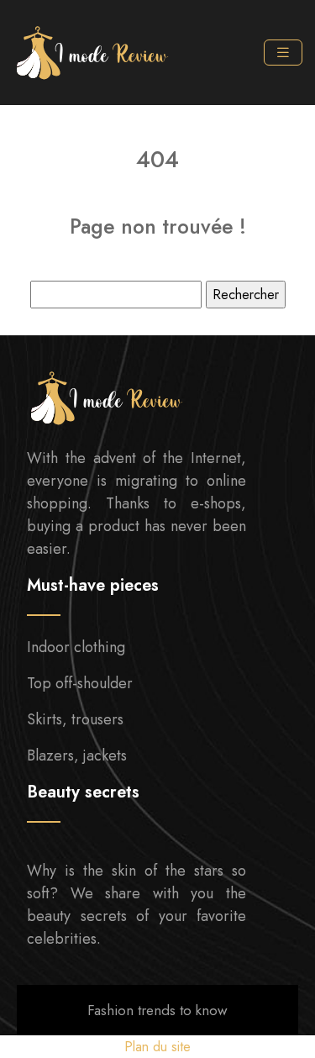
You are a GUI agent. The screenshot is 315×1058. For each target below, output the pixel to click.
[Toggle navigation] (283, 52)
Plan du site (157, 1046)
